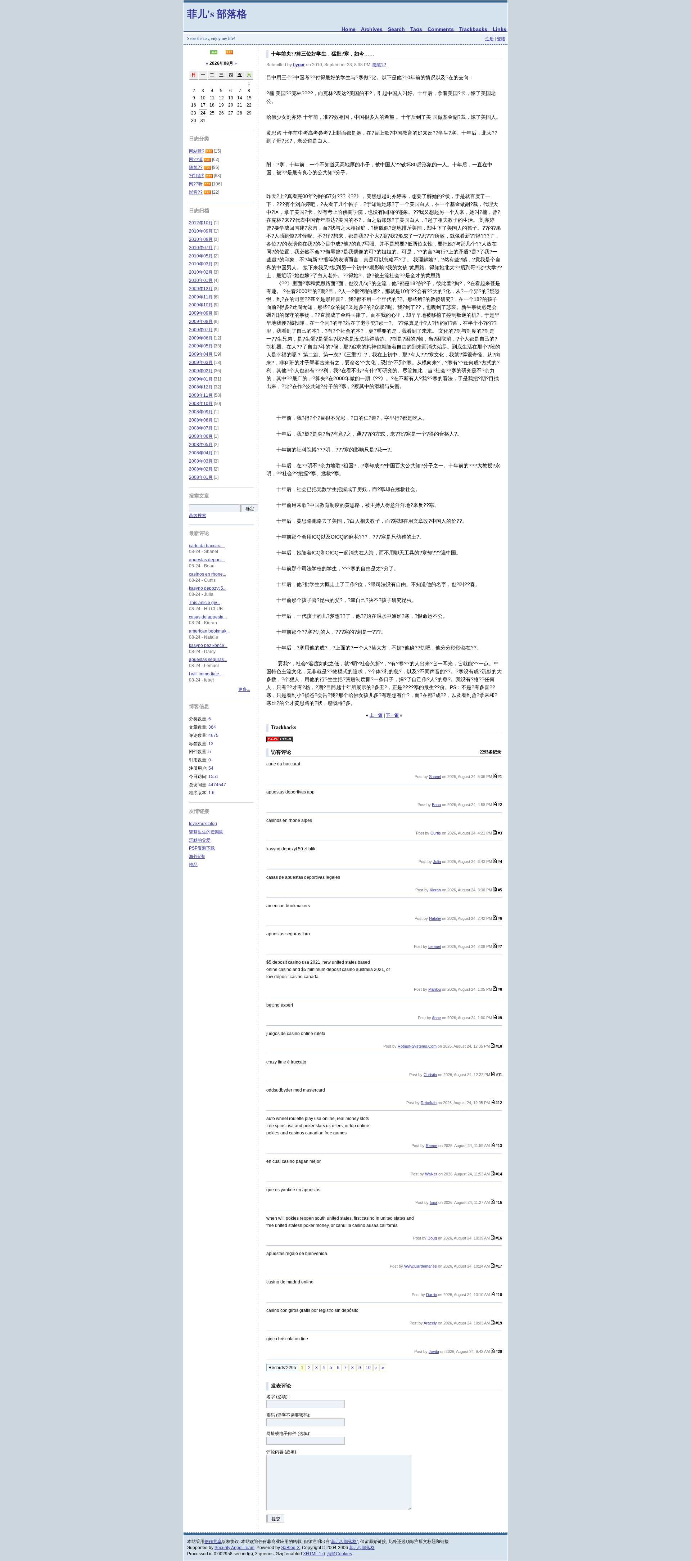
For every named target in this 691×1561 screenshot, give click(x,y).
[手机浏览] (213, 52)
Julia (437, 861)
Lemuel (434, 946)
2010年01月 (201, 280)
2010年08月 (201, 239)
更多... (244, 689)
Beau (436, 804)
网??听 (196, 183)
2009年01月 (201, 379)
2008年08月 (201, 420)
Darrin (431, 1294)
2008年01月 (201, 477)
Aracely (430, 1323)
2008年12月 (201, 387)
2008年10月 (201, 403)
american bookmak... (209, 631)
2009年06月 (201, 338)
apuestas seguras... (208, 659)
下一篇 (392, 715)
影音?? (196, 192)
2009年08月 (201, 321)
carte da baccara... (207, 545)
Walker (431, 1174)
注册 (489, 38)
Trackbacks (473, 29)
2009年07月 (201, 329)
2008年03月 (201, 461)
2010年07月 (201, 247)
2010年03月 (201, 263)
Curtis (435, 833)
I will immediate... (205, 673)
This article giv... (204, 602)
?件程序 (196, 175)
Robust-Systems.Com (417, 1046)
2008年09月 (201, 411)
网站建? (196, 151)
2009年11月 (201, 297)
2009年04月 (201, 354)
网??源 (196, 159)
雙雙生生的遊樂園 (206, 832)
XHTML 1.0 (314, 1553)
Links (499, 29)
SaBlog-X (290, 1547)
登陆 (501, 38)
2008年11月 (201, 395)
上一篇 (376, 715)
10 (368, 1367)
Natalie (435, 918)
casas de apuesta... (208, 617)
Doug (432, 1238)
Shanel (435, 776)
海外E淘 (197, 856)
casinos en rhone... (207, 574)
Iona (433, 1202)
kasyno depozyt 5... (207, 588)
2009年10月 (201, 304)
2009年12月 (201, 288)
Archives (372, 29)
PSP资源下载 (202, 848)
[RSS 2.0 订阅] (229, 52)
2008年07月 (201, 428)
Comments (441, 29)
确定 (249, 508)
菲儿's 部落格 (217, 13)
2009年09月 (201, 313)
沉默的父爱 (200, 840)
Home (349, 29)
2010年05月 (201, 255)
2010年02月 (201, 272)
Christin (430, 1074)
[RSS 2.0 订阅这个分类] (209, 151)
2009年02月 (201, 370)
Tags (416, 29)
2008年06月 (201, 436)
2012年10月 (201, 222)
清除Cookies (339, 1553)
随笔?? (379, 64)
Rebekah (429, 1103)
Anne (436, 1018)
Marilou (434, 989)
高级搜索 (197, 515)
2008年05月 (201, 444)
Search (396, 29)
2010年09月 (201, 231)
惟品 (193, 864)
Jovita (434, 1351)
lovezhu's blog (203, 823)
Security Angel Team (234, 1547)
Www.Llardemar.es (420, 1266)
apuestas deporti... (207, 559)
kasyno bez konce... (208, 645)
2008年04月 (201, 452)
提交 (276, 1518)
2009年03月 (201, 362)
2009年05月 (201, 345)
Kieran (435, 890)
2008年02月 (201, 469)
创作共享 (213, 1541)
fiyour (299, 64)
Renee (431, 1145)
